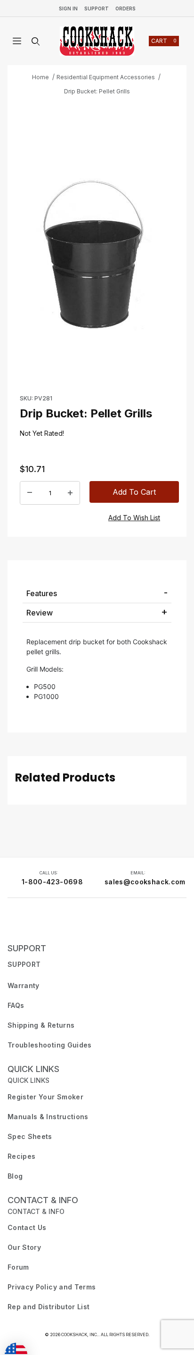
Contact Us (27, 1227)
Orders (125, 8)
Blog (15, 1176)
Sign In (68, 8)
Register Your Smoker (45, 1097)
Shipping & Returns (41, 1025)
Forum (18, 1267)
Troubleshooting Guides (50, 1045)
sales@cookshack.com (145, 882)
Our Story (24, 1247)
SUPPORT (27, 948)
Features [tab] (41, 593)
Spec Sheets (30, 1136)
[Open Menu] (17, 41)
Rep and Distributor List (48, 1307)
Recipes (21, 1156)
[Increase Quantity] (70, 493)
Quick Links (33, 1069)
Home (40, 77)
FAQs (16, 1005)
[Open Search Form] (35, 41)
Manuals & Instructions (48, 1117)
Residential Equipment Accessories (106, 77)
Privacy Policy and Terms (52, 1287)
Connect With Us (36, 922)
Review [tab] (39, 612)
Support (96, 8)
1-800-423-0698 (52, 882)
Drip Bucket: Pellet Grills (97, 91)
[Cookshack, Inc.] (97, 41)
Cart (164, 40)
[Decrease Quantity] (29, 493)
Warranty (24, 985)
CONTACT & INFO (43, 1200)
